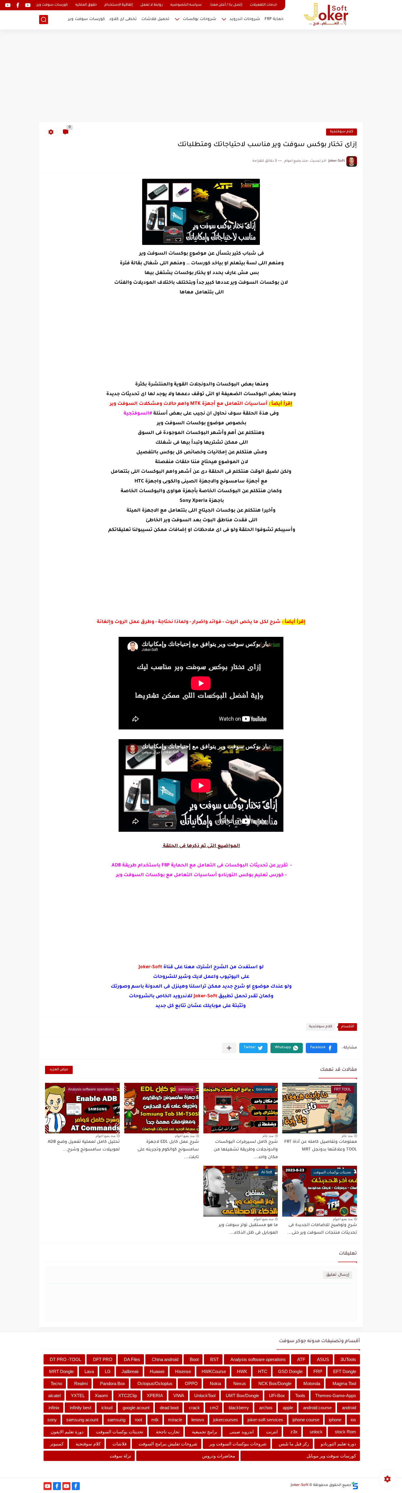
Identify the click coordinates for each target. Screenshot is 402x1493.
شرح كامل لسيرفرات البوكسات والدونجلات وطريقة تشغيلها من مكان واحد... (246, 1150)
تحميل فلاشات (155, 19)
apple (288, 1407)
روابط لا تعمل (151, 5)
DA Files (132, 1359)
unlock (316, 1431)
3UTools (348, 1359)
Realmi (81, 1383)
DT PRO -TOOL (65, 1359)
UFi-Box (277, 1395)
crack (194, 1407)
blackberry (239, 1407)
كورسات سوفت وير (52, 5)
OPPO (191, 1383)
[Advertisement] (201, 76)
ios (353, 1419)
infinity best (80, 1407)
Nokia (215, 1383)
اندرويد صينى (242, 1431)
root (138, 1419)
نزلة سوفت (120, 1455)
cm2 (214, 1407)
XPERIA (155, 1395)
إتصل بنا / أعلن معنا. (225, 5)
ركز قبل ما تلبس (294, 1443)
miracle (175, 1419)
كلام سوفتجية (341, 132)
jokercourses (225, 1419)
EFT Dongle (344, 1371)
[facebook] (17, 5)
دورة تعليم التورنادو (338, 1443)
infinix (54, 1407)
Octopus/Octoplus (154, 1383)
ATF (301, 1359)
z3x (294, 1431)
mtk (155, 1419)
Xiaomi (101, 1395)
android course (317, 1407)
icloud (106, 1407)
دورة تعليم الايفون (67, 1431)
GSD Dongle (290, 1371)
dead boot (169, 1407)
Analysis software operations (258, 1359)
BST (214, 1359)
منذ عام (347, 1136)
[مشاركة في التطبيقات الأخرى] (229, 1048)
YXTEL (78, 1395)
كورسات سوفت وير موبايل (331, 1455)
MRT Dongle (61, 1371)
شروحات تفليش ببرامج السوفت (168, 1443)
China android (165, 1359)
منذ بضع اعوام (185, 1136)
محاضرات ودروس (218, 1455)
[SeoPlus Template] (354, 1485)
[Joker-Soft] (326, 14)
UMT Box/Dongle (242, 1395)
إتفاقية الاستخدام (118, 5)
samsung (116, 1419)
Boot (194, 1359)
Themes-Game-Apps (335, 1395)
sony (52, 1419)
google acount (136, 1407)
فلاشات (119, 1443)
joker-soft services (265, 1419)
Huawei (157, 1371)
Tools (300, 1395)
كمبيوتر (57, 1443)
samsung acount (82, 1419)
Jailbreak (130, 1371)
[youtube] (27, 5)
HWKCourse (214, 1371)
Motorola (311, 1383)
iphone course (305, 1419)
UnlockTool (204, 1395)
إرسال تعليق (337, 1275)
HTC (262, 1371)
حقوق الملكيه (86, 5)
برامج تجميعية (204, 1431)
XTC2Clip (127, 1395)
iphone (335, 1419)
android (349, 1407)
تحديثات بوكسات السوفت (119, 1431)
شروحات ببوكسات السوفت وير (238, 1443)
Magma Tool (344, 1383)
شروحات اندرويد (245, 19)
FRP (317, 1371)
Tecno (56, 1383)
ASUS (323, 1359)
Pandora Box (112, 1383)
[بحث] (43, 19)
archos (266, 1407)
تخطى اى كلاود (123, 19)
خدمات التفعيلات (263, 5)
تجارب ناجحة (168, 1431)
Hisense (183, 1371)
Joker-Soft (299, 1485)
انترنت (272, 1431)
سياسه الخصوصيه (186, 5)
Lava (89, 1371)
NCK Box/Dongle (274, 1383)
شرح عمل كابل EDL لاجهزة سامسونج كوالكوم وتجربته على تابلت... (168, 1150)
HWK (242, 1371)
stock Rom (345, 1431)
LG (108, 1371)
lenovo (197, 1419)
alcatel (54, 1395)
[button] (321, 1048)
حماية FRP (274, 19)
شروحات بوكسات (199, 19)
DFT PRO (102, 1359)
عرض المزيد (58, 1070)
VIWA (178, 1395)
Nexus (239, 1383)
